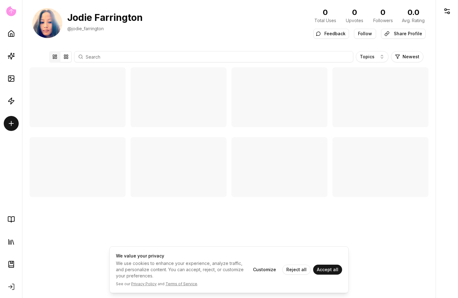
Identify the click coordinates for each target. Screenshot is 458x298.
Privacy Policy (144, 283)
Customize (264, 269)
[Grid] (66, 56)
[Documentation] (11, 264)
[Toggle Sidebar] (22, 149)
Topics (367, 56)
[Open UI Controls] (447, 11)
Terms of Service (181, 283)
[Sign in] (11, 286)
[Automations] (11, 101)
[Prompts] (11, 56)
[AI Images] (11, 78)
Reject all (296, 269)
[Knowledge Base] (11, 219)
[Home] (11, 33)
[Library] (11, 241)
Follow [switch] (365, 33)
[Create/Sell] (11, 123)
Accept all (327, 269)
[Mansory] (54, 56)
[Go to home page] (11, 11)
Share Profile (408, 33)
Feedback (335, 33)
